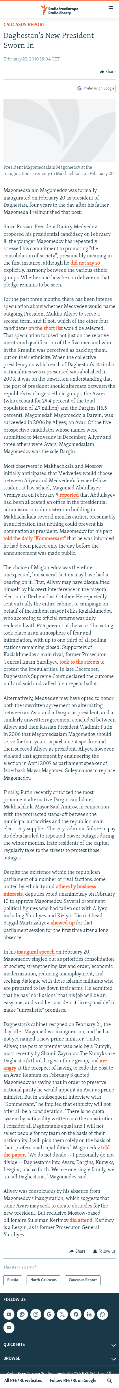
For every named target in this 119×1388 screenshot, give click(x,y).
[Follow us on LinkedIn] (89, 1314)
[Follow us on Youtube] (8, 1314)
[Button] (108, 72)
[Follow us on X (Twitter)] (62, 1314)
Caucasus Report (24, 25)
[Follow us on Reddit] (22, 1314)
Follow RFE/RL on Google (73, 1380)
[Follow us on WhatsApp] (102, 1314)
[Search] (109, 1381)
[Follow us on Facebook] (75, 1314)
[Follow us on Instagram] (35, 1314)
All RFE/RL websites (23, 1380)
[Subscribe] (8, 1327)
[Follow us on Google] (49, 1314)
